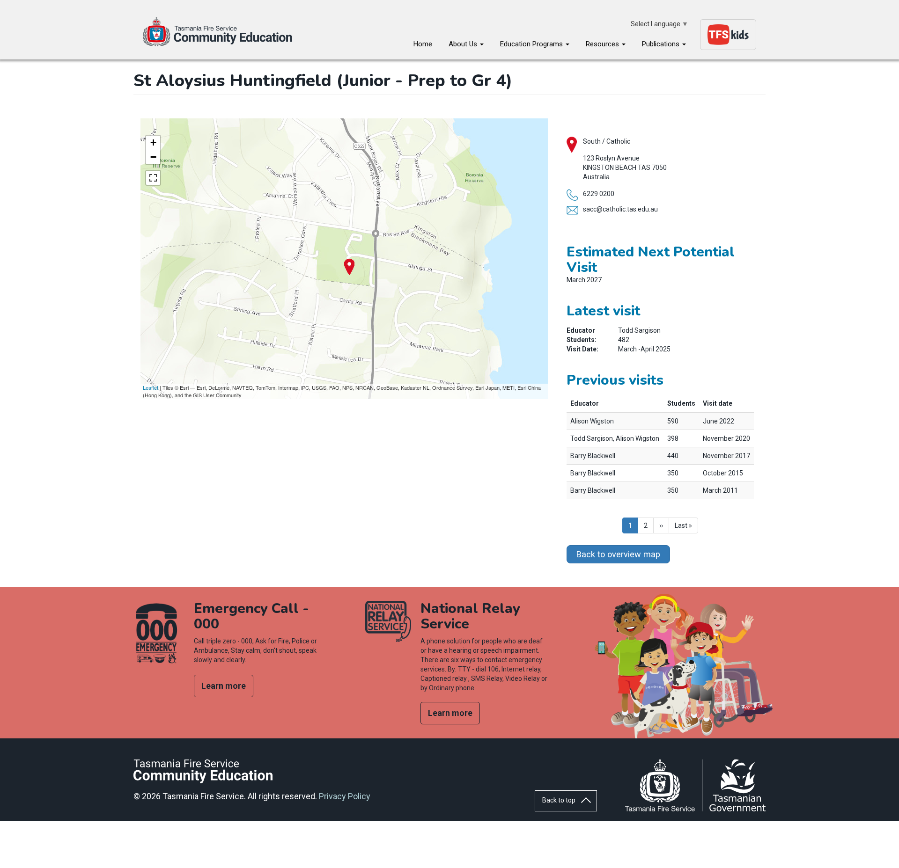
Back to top (558, 800)
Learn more (223, 686)
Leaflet (150, 387)
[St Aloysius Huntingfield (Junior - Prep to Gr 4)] (349, 267)
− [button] (153, 157)
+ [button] (153, 142)
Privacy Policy (344, 796)
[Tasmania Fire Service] (695, 785)
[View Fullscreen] (153, 178)
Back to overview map (618, 554)
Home (422, 44)
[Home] (222, 32)
